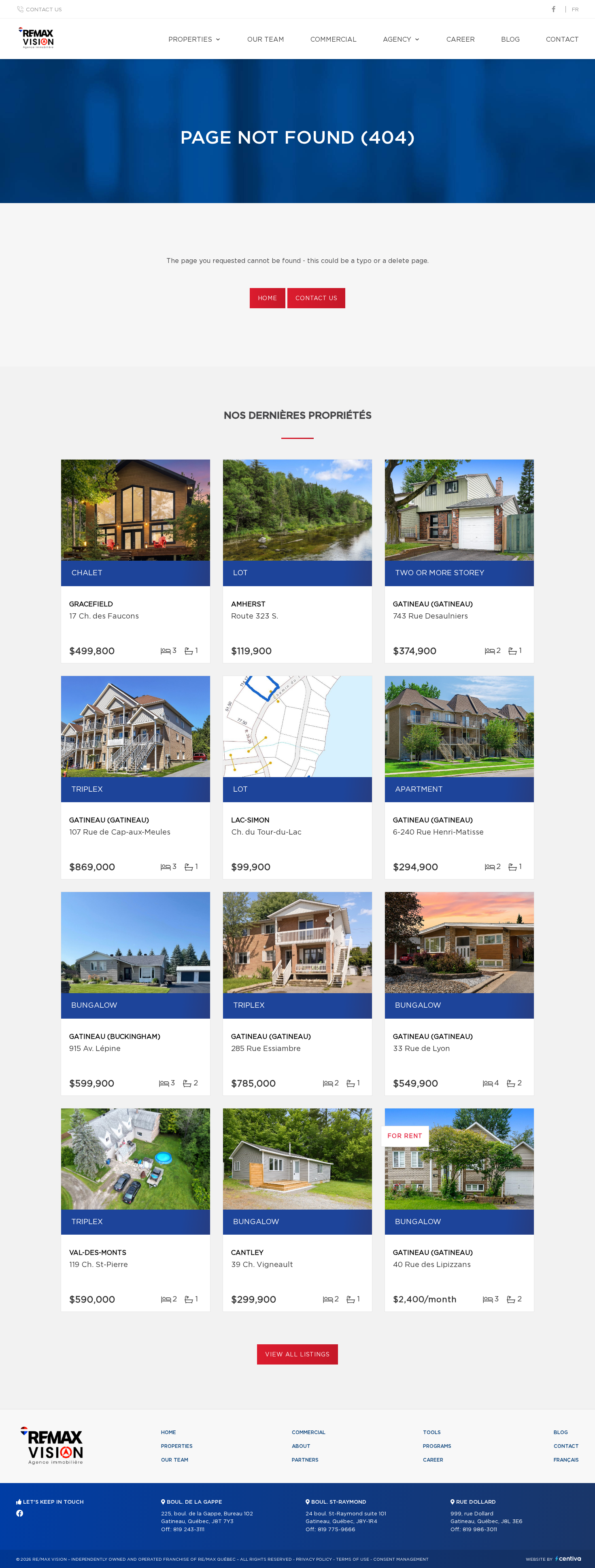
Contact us (44, 10)
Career (460, 39)
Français (566, 1460)
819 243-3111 (188, 1529)
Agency (397, 39)
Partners (305, 1460)
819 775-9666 (336, 1529)
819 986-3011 (480, 1529)
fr (575, 10)
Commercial (333, 39)
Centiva (568, 1558)
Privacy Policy (314, 1559)
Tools (432, 1432)
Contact (562, 39)
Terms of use (352, 1559)
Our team (265, 39)
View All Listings (297, 1355)
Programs (437, 1446)
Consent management (401, 1559)
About (301, 1446)
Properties (190, 39)
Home (267, 298)
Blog (510, 39)
